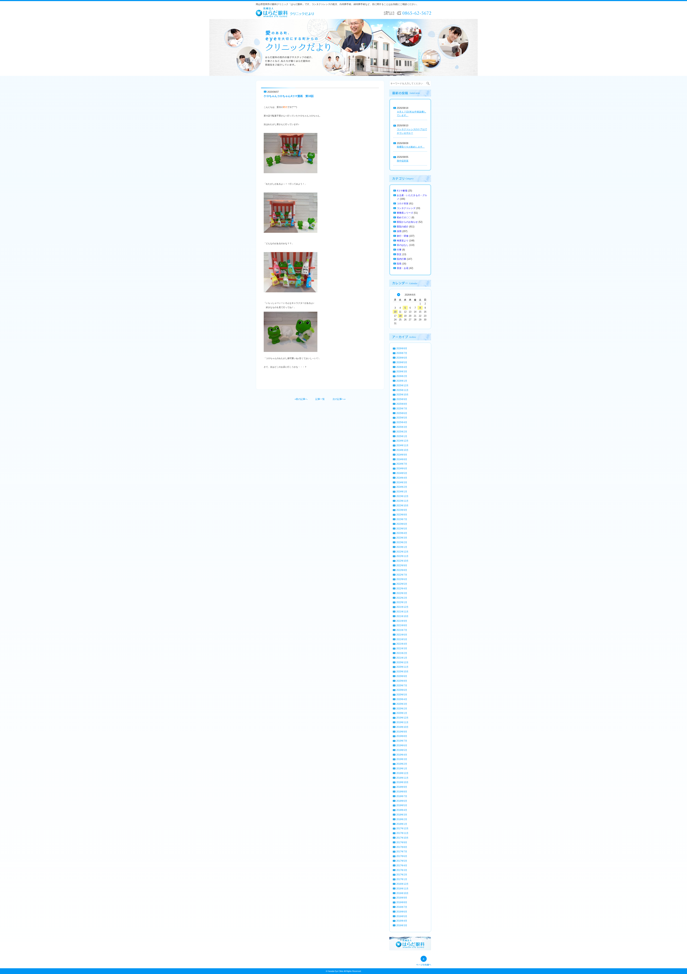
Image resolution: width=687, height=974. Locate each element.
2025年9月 (401, 399)
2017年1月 (401, 879)
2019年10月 (402, 727)
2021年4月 (401, 643)
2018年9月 (401, 787)
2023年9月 (401, 510)
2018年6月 (401, 801)
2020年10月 (402, 671)
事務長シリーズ (405, 212)
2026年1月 (401, 380)
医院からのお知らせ (407, 222)
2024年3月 (401, 482)
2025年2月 (401, 431)
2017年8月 (401, 847)
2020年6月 (401, 690)
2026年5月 (401, 362)
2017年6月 (401, 856)
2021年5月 (401, 639)
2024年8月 (401, 459)
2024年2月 (401, 487)
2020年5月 (401, 694)
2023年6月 (401, 524)
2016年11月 (402, 888)
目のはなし (402, 245)
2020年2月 (401, 708)
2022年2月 (401, 597)
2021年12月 (402, 607)
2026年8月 (401, 348)
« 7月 (398, 294)
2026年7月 (401, 353)
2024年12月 (402, 440)
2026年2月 (401, 376)
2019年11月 (402, 722)
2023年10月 (402, 505)
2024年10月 (402, 450)
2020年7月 (401, 685)
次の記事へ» (339, 399)
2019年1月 (401, 768)
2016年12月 (402, 884)
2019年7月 (401, 740)
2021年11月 (402, 611)
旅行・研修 (402, 236)
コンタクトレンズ (406, 208)
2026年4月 (401, 367)
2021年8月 (401, 625)
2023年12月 (402, 496)
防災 (399, 254)
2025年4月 (401, 422)
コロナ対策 (402, 203)
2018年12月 (402, 773)
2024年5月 (401, 473)
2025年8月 (401, 404)
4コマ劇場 (402, 190)
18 (400, 316)
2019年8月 (401, 736)
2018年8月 (401, 791)
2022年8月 (401, 570)
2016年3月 (401, 925)
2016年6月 (401, 911)
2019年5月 (401, 750)
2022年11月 (402, 556)
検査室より (402, 240)
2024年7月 (401, 463)
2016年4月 (401, 920)
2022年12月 (402, 551)
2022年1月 (401, 602)
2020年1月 (401, 713)
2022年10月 (402, 560)
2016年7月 (401, 907)
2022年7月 (401, 574)
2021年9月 (401, 621)
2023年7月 (401, 519)
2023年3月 (401, 537)
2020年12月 (402, 662)
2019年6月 (401, 745)
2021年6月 (401, 634)
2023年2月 (401, 542)
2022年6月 (401, 579)
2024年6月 (401, 468)
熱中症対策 (402, 160)
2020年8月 (401, 681)
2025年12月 (402, 385)
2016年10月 (402, 893)
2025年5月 (401, 417)
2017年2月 (401, 874)
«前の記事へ (301, 399)
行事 (399, 249)
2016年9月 (401, 897)
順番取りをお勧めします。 (411, 146)
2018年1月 (401, 824)
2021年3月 (401, 648)
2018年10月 (402, 782)
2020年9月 (401, 676)
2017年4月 (401, 865)
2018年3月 (401, 814)
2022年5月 (401, 584)
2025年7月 (401, 408)
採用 (399, 231)
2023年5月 (401, 528)
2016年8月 (401, 902)
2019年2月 (401, 764)
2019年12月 (402, 717)
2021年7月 (401, 630)
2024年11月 (402, 445)
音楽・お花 (402, 268)
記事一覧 (320, 399)
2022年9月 (401, 565)
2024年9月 (401, 454)
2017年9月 (401, 842)
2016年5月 (401, 916)
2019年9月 (401, 731)
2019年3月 (401, 759)
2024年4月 (401, 477)
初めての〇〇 (404, 217)
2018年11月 (402, 777)
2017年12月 (402, 828)
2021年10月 (402, 616)
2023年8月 (401, 514)
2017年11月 (402, 833)
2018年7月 (401, 796)
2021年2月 (401, 653)
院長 (399, 263)
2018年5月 (401, 805)
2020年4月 (401, 699)
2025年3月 (401, 427)
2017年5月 (401, 860)
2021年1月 (401, 657)
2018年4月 (401, 810)
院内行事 (401, 259)
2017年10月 (402, 837)
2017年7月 (401, 851)
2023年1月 (401, 547)
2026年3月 (401, 371)
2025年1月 (401, 436)
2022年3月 (401, 593)
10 (395, 311)
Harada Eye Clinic (335, 971)
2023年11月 (402, 501)
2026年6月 (401, 357)
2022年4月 (401, 588)
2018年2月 (401, 819)
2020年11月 (402, 667)
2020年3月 (401, 704)
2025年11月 (402, 390)
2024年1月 (401, 491)
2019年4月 (401, 754)
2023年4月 (401, 533)
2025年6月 (401, 413)
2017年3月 (401, 870)
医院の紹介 (402, 226)
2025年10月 (402, 394)
